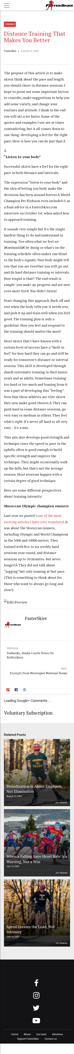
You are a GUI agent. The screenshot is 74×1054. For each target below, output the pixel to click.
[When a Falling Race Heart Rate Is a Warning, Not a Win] (36, 842)
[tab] (8, 690)
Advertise (57, 1034)
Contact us (51, 1038)
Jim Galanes (61, 803)
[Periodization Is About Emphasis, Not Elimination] (36, 772)
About (27, 1034)
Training (10, 24)
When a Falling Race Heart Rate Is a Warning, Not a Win (37, 859)
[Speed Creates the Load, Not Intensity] (36, 913)
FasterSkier (10, 50)
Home (14, 1034)
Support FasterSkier (28, 1038)
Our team (41, 1034)
